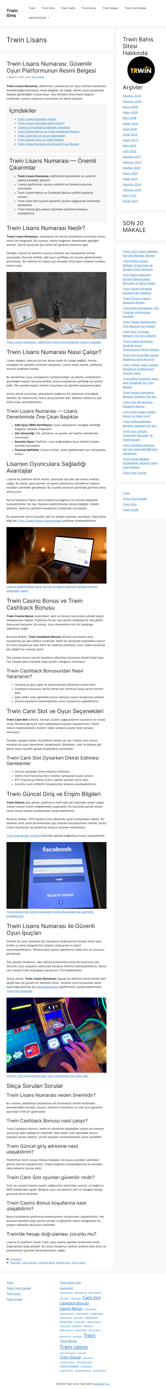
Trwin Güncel (70, 1357)
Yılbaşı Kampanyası (83, 1370)
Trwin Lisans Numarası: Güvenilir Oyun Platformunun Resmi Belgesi (51, 67)
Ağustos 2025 (132, 156)
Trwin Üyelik (68, 8)
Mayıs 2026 (130, 107)
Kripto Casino (65, 1326)
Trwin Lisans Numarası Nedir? (37, 119)
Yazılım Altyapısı (66, 1370)
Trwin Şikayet (110, 8)
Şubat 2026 (130, 123)
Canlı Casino (76, 1298)
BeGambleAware (48, 987)
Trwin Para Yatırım (67, 1362)
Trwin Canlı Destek (135, 8)
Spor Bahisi (77, 1336)
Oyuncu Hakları (81, 1330)
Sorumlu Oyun (65, 1336)
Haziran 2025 (131, 167)
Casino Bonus (29, 1262)
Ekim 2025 (129, 145)
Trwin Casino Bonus (68, 1353)
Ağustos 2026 (132, 96)
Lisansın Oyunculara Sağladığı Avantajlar (44, 127)
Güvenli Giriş (66, 1321)
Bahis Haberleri (80, 1293)
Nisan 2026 (130, 112)
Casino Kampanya (67, 1313)
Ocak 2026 (130, 129)
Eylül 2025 (129, 151)
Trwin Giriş (12, 13)
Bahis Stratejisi (95, 1293)
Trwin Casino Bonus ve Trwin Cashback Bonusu (48, 131)
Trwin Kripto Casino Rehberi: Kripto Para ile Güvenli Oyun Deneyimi (138, 265)
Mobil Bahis (77, 1326)
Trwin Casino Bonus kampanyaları (40, 520)
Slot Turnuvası (94, 1330)
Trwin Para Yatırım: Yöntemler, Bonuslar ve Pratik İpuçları (138, 435)
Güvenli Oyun (63, 1262)
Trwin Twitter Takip (84, 1362)
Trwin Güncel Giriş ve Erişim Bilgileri (41, 139)
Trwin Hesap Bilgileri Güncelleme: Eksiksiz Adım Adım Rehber (140, 463)
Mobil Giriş (88, 1326)
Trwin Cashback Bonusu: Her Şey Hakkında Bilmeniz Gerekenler (140, 449)
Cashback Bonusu (74, 1303)
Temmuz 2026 (132, 101)
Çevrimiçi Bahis (46, 1262)
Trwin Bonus (89, 8)
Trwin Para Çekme (135, 473)
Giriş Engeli (78, 1318)
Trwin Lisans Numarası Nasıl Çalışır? (41, 123)
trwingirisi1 (16, 1259)
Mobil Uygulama (66, 1330)
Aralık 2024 (130, 179)
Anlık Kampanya (66, 1293)
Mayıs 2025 (130, 173)
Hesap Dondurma (94, 1322)
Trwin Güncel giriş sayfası (23, 835)
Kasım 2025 (130, 140)
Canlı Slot (15, 1262)
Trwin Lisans (78, 1262)
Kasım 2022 (130, 201)
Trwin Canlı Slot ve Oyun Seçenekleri (41, 135)
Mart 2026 (129, 118)
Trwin (32, 8)
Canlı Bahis (64, 1298)
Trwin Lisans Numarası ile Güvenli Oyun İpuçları (48, 144)
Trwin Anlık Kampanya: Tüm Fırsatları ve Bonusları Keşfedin (141, 312)
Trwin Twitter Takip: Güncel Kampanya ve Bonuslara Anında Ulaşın (140, 369)
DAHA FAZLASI (37, 17)
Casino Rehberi (82, 1313)
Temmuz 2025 (132, 162)
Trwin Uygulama (69, 1366)
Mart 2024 (129, 195)
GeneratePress (101, 1383)
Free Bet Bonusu (96, 1313)
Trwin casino (74, 1347)
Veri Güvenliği (86, 1366)
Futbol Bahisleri (66, 1318)
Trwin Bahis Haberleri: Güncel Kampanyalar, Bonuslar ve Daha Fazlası (139, 279)
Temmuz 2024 (132, 190)
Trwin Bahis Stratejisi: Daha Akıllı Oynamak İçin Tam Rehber (140, 383)
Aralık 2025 (130, 134)
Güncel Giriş (91, 1317)
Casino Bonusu (90, 1309)
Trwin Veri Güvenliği (19, 991)
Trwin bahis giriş (70, 1282)
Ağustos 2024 (132, 184)
